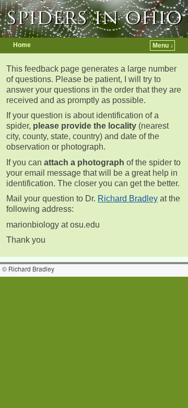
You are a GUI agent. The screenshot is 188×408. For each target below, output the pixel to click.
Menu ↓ (162, 45)
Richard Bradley (128, 198)
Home (22, 45)
